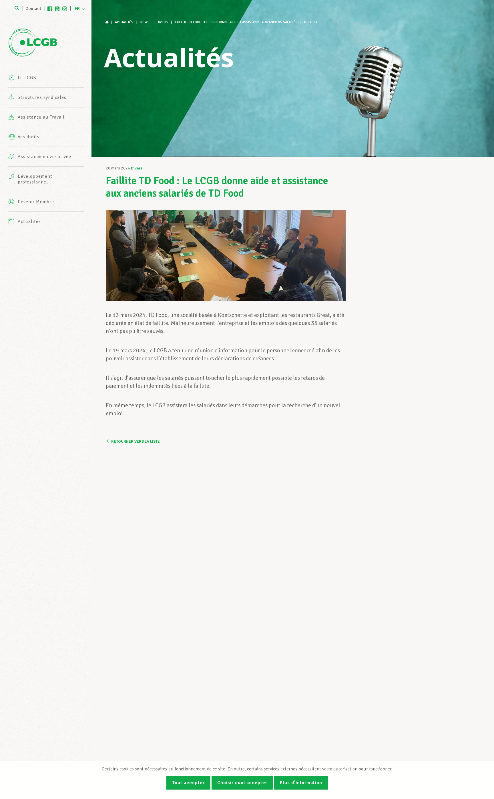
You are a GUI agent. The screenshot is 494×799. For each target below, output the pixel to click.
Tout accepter (188, 783)
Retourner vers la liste (135, 441)
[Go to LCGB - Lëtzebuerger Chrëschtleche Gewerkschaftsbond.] (107, 22)
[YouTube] (57, 8)
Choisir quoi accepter (242, 783)
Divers (136, 168)
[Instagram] (64, 8)
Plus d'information (301, 783)
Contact (33, 8)
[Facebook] (49, 8)
